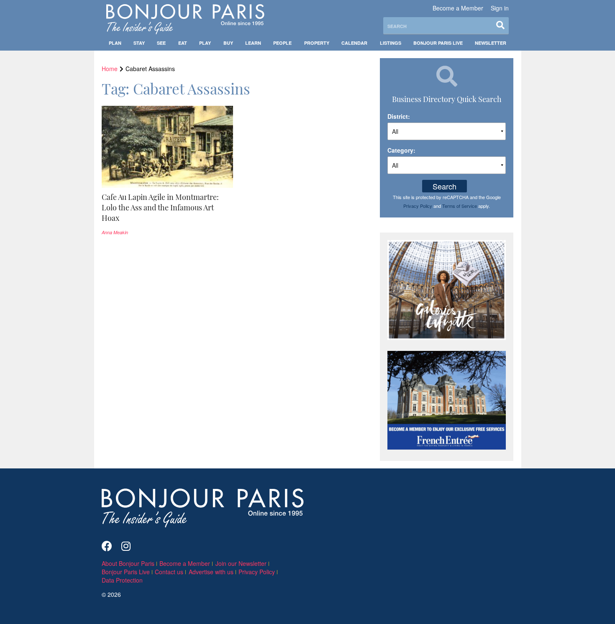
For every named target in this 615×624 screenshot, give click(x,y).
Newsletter (490, 43)
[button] (167, 208)
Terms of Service (459, 205)
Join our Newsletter (240, 563)
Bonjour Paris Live (438, 43)
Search (444, 186)
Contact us (169, 572)
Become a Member (458, 8)
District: (398, 116)
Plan (115, 43)
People (282, 43)
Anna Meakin (115, 232)
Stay (139, 43)
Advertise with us (211, 572)
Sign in (500, 8)
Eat (182, 43)
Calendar (354, 43)
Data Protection (122, 580)
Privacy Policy (417, 205)
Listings (390, 43)
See (161, 43)
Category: (401, 150)
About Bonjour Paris (128, 563)
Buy (228, 43)
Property (316, 43)
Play (205, 43)
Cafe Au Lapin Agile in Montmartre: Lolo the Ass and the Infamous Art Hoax (160, 207)
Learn (253, 43)
